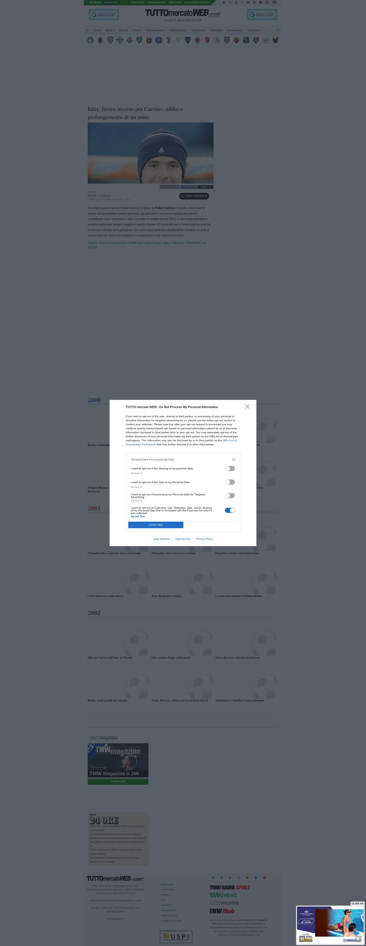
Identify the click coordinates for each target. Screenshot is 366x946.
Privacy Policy (204, 538)
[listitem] (183, 460)
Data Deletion (161, 538)
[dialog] (183, 473)
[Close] (248, 407)
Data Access (183, 538)
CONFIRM (156, 525)
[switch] (230, 468)
